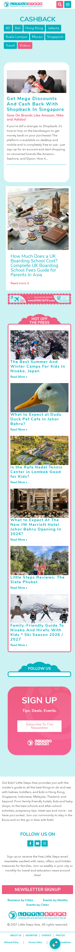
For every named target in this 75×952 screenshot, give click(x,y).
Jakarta (53, 28)
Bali (18, 28)
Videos (25, 45)
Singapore (55, 36)
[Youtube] (37, 843)
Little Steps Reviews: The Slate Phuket (37, 580)
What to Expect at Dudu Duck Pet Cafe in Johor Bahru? (36, 419)
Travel (10, 45)
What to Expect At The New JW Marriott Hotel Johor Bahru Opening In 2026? (35, 526)
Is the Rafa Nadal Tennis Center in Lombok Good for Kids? (36, 472)
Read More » (18, 377)
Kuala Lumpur (16, 36)
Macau (37, 36)
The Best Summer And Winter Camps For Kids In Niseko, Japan (37, 366)
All (8, 28)
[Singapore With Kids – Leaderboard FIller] (39, 299)
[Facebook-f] (30, 843)
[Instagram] (45, 843)
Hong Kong (34, 28)
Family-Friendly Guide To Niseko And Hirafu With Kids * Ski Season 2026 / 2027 (37, 632)
